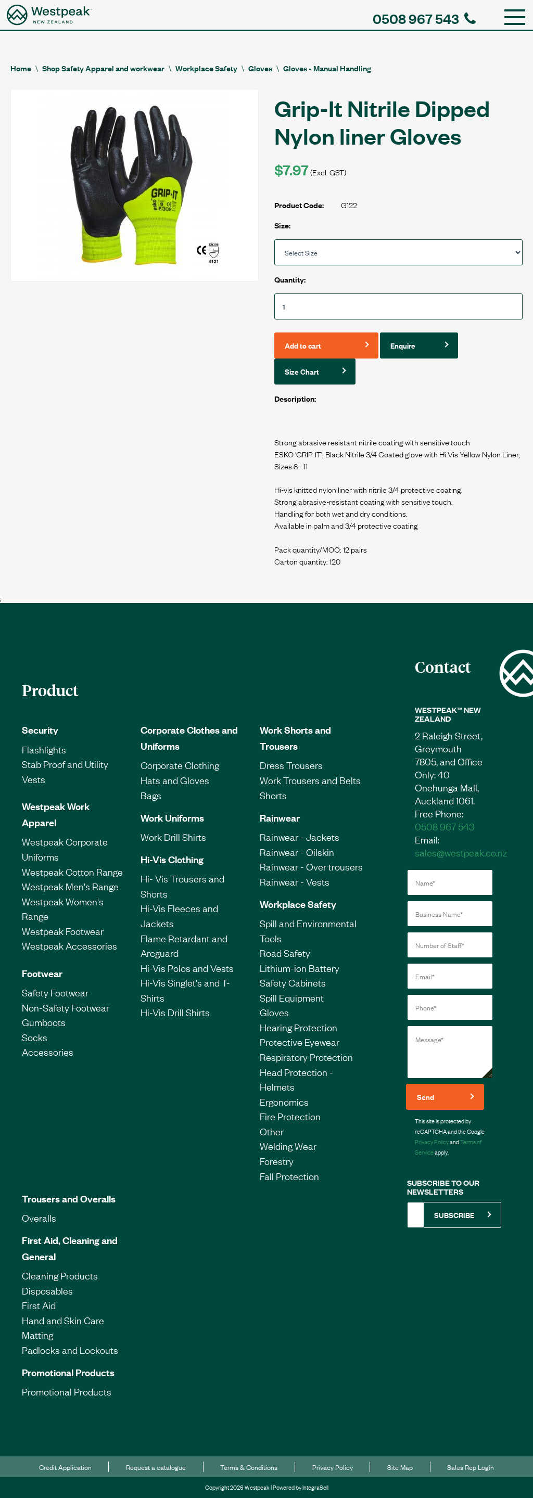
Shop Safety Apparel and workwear (103, 67)
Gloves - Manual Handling (327, 67)
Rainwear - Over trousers (311, 866)
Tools (271, 938)
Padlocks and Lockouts (70, 1349)
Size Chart (302, 371)
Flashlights (44, 749)
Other (272, 1131)
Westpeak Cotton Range (72, 871)
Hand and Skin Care (63, 1320)
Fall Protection (289, 1176)
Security (40, 729)
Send (425, 1096)
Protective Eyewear (299, 1041)
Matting (37, 1334)
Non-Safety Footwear (65, 1007)
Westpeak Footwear (63, 931)
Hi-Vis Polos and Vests (187, 968)
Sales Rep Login (470, 1467)
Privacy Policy (432, 1141)
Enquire (402, 345)
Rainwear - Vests (294, 881)
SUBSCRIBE (454, 1214)
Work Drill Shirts (173, 836)
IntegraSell (315, 1487)
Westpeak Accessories (69, 945)
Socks (34, 1037)
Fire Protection (290, 1116)
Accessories (47, 1051)
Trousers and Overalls (69, 1198)
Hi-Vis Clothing (172, 859)
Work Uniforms (172, 817)
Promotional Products (68, 1372)
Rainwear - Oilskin (297, 852)
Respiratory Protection (306, 1057)
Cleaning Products (60, 1275)
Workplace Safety (206, 67)
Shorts (273, 795)
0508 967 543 (416, 18)
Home (20, 67)
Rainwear (280, 817)
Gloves (260, 67)
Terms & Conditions (248, 1467)
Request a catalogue (156, 1467)
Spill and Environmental (308, 923)
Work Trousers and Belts (310, 780)
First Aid (39, 1305)
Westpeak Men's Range (70, 886)
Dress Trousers (291, 765)
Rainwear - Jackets (299, 836)
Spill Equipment (292, 997)
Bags (151, 795)
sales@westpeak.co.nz (461, 852)
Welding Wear (288, 1145)
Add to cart (303, 345)
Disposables (47, 1290)
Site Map (400, 1467)
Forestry (277, 1161)
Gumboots (44, 1022)
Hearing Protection (298, 1027)
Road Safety (285, 952)
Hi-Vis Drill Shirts (175, 1012)
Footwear (42, 973)
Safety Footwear (55, 992)
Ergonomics (284, 1101)
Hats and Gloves (175, 780)
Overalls (39, 1217)
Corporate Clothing (180, 765)
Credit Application (65, 1467)
